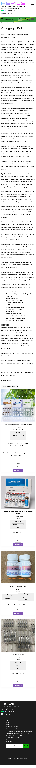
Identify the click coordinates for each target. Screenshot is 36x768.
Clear (18, 438)
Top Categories (8, 19)
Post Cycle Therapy (12, 727)
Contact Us (9, 742)
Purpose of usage (12, 23)
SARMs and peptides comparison (17, 729)
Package (18, 521)
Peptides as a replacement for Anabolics (19, 731)
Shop (7, 724)
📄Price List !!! (6, 714)
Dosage (18, 432)
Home (3, 23)
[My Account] (25, 19)
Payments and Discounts (14, 735)
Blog (7, 722)
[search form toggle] (20, 19)
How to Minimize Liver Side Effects (17, 733)
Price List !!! (7, 13)
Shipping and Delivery (13, 737)
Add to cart (18, 470)
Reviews (8, 740)
